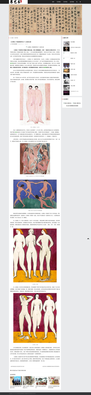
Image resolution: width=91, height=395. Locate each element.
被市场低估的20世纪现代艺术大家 (17, 366)
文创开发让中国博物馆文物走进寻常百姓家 (51, 366)
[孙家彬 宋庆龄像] (66, 76)
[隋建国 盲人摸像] (66, 54)
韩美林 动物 (72, 63)
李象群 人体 (72, 58)
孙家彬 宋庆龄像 (73, 74)
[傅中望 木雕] (66, 71)
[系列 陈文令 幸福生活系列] (66, 49)
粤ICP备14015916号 (32, 393)
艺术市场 (65, 1)
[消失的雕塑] (66, 43)
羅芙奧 (11, 63)
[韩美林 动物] (66, 65)
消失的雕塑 (72, 41)
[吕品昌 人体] (66, 81)
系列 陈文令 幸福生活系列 (75, 47)
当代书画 (72, 1)
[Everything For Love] (66, 92)
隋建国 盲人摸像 (73, 52)
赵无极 (45, 67)
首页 (53, 1)
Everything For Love (74, 91)
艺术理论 (59, 1)
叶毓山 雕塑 (72, 85)
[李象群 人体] (66, 60)
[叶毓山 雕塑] (66, 87)
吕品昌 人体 (72, 80)
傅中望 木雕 (72, 69)
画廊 (16, 132)
